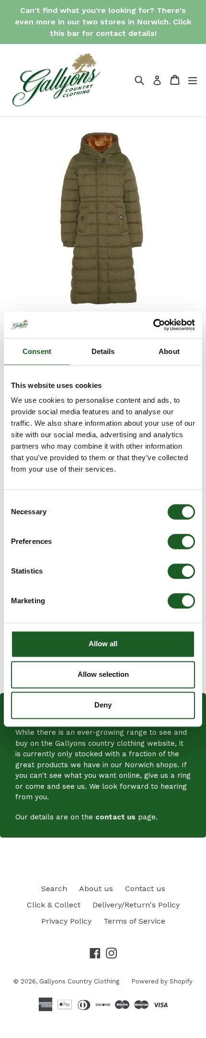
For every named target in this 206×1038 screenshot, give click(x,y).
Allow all (103, 644)
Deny (103, 705)
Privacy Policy (66, 921)
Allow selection (103, 674)
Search (54, 888)
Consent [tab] (37, 351)
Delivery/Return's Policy (136, 904)
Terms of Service (134, 921)
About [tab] (169, 351)
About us (96, 888)
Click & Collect (53, 904)
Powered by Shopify (162, 981)
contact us (115, 817)
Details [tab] (103, 351)
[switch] (181, 541)
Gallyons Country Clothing (79, 981)
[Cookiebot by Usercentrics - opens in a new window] (153, 325)
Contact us (145, 888)
